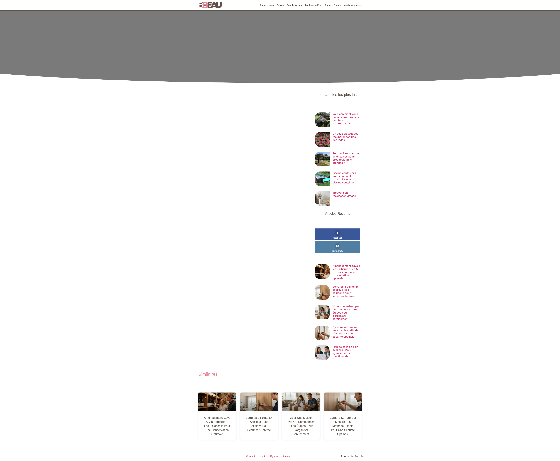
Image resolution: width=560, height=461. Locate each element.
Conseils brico (266, 5)
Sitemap (286, 456)
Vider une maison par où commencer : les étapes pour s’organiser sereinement (345, 312)
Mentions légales (268, 456)
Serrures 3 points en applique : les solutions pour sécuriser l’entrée (345, 291)
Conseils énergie (332, 5)
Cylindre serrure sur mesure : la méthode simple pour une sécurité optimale (345, 332)
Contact (250, 456)
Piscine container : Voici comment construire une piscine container (344, 177)
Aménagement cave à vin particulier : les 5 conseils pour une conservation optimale (346, 272)
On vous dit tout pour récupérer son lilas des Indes (345, 136)
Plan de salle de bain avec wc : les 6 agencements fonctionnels (345, 351)
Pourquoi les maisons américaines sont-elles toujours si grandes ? (345, 158)
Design (280, 5)
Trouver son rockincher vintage (344, 194)
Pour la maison (294, 5)
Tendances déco (313, 5)
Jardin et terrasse (353, 5)
